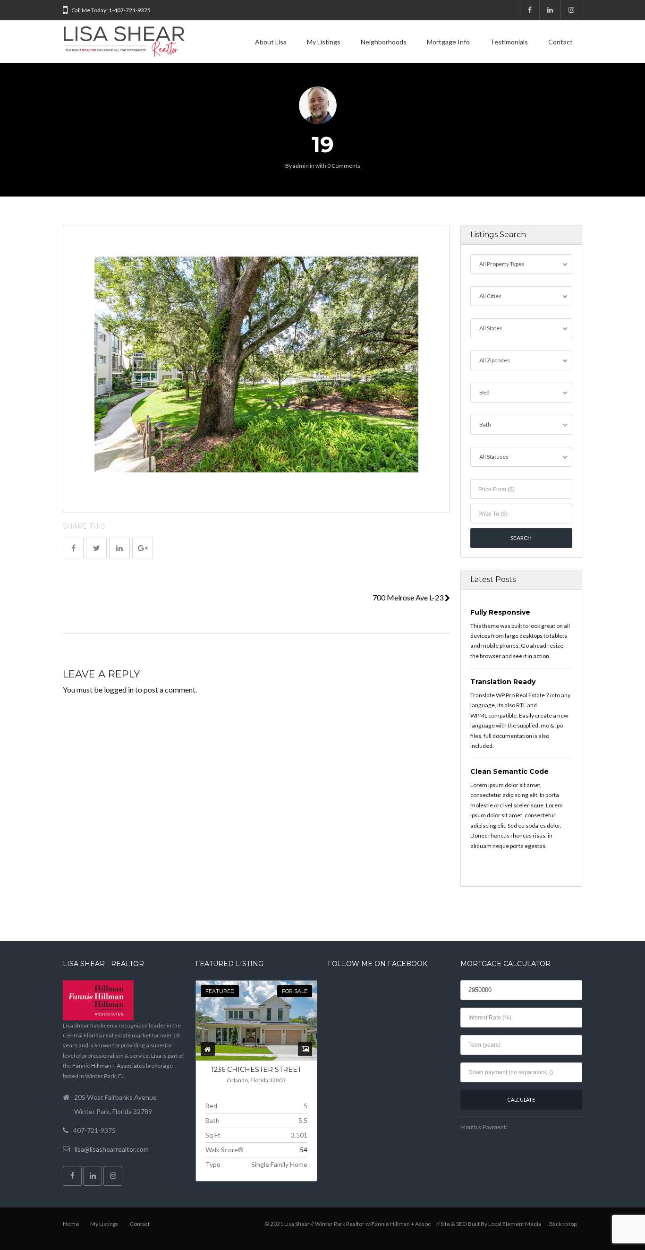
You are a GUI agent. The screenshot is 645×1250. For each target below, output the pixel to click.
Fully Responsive (500, 612)
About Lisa (271, 42)
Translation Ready (502, 681)
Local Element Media (514, 1223)
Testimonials (509, 42)
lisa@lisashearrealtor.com (112, 1149)
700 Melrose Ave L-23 (409, 597)
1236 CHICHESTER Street (256, 1069)
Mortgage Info (448, 42)
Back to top (563, 1223)
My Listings (323, 42)
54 (303, 1150)
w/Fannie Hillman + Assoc (398, 1223)
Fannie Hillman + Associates (108, 1065)
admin (301, 165)
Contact (560, 42)
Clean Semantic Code (509, 771)
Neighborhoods (384, 42)
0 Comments (343, 165)
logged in (119, 689)
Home (71, 1223)
